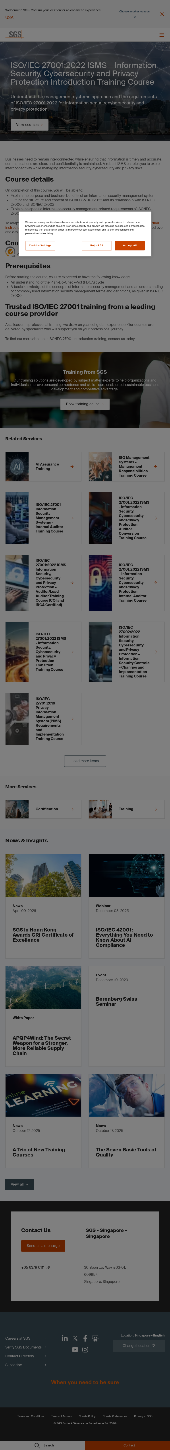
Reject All (96, 245)
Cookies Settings (40, 245)
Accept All (130, 245)
